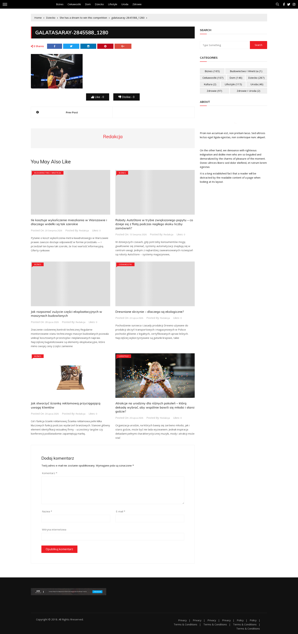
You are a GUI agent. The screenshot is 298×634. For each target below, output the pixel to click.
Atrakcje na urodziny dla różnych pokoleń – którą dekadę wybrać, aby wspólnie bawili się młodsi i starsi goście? (155, 407)
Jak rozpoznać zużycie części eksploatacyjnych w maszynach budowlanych (66, 314)
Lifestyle (112, 4)
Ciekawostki (74, 4)
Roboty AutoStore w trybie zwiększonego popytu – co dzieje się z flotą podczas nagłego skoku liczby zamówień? (154, 224)
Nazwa (47, 511)
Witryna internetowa (54, 529)
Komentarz (49, 473)
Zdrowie (137, 4)
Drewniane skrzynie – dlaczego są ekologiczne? (149, 312)
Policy (240, 620)
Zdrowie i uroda (248, 90)
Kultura (210, 84)
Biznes (59, 4)
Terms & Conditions (185, 624)
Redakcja (84, 230)
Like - (99, 97)
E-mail (120, 511)
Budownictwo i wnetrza (47, 172)
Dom (88, 4)
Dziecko (99, 4)
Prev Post (72, 112)
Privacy (182, 620)
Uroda (124, 4)
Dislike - (128, 97)
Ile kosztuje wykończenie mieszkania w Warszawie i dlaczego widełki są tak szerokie (69, 222)
